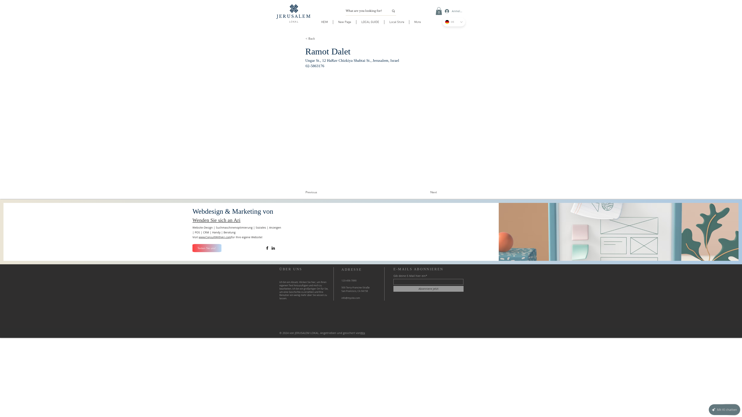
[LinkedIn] (273, 248)
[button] (370, 22)
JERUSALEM (294, 16)
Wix (362, 333)
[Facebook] (267, 248)
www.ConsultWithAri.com (215, 237)
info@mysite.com (350, 297)
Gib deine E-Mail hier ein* (410, 276)
